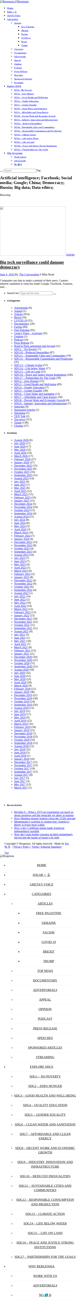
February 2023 (22, 574)
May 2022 (20, 602)
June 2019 (20, 714)
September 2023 (23, 551)
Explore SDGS (14, 86)
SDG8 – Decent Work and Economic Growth (34, 116)
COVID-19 (26, 38)
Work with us (20, 157)
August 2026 (21, 440)
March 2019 (21, 723)
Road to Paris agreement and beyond (34, 346)
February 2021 (22, 650)
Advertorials (20, 56)
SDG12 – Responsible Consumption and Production (38, 131)
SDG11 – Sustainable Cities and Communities (34, 127)
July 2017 (19, 778)
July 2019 (19, 711)
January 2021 (21, 653)
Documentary (20, 53)
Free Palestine (27, 27)
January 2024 (21, 538)
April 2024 (20, 529)
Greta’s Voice (14, 15)
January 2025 (21, 500)
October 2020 (22, 663)
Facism (24, 34)
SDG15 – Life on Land (24, 142)
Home (10, 8)
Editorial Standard (51, 846)
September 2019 (23, 704)
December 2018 (23, 733)
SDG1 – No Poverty (23, 90)
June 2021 (20, 637)
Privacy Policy (22, 846)
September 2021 (23, 628)
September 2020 (23, 666)
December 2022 (23, 580)
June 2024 (20, 522)
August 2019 (21, 707)
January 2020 (21, 691)
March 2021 (21, 647)
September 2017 (23, 771)
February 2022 (22, 612)
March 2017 (21, 787)
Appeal (17, 60)
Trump (24, 45)
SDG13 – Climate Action (25, 134)
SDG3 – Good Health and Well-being (31, 97)
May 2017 (20, 784)
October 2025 (22, 471)
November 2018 (23, 736)
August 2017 (21, 774)
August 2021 (21, 631)
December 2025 (23, 465)
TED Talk (19, 416)
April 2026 (20, 452)
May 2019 (20, 717)
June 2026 (20, 446)
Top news (18, 49)
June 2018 (20, 752)
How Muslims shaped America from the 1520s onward (44, 818)
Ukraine (24, 30)
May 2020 (20, 679)
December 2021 (23, 618)
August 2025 (21, 478)
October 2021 (22, 625)
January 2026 (21, 462)
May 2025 (20, 487)
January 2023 (21, 577)
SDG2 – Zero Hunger (24, 93)
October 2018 (22, 739)
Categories (12, 19)
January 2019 (21, 730)
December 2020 (23, 656)
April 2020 (20, 682)
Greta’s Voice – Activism (28, 333)
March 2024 (21, 532)
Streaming (19, 82)
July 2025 (19, 481)
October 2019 (22, 701)
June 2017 (20, 781)
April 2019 (20, 720)
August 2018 (21, 746)
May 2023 (20, 564)
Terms (35, 846)
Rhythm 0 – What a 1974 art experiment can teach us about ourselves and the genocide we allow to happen (44, 814)
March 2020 (21, 685)
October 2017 (22, 768)
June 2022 (20, 599)
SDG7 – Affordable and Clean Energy (31, 112)
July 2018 (19, 749)
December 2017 (23, 762)
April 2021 (20, 644)
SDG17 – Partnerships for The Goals (31, 149)
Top (6, 852)
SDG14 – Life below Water (26, 138)
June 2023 (20, 561)
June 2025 (20, 484)
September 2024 (23, 513)
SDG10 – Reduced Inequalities (28, 123)
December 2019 (23, 695)
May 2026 (20, 449)
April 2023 (20, 567)
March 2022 (21, 609)
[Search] (1, 171)
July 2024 (19, 519)
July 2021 (19, 634)
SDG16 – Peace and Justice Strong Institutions (35, 146)
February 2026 (22, 459)
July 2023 (19, 558)
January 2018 (21, 758)
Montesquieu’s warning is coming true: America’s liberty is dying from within (41, 823)
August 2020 (21, 669)
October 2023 (22, 548)
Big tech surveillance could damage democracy (32, 264)
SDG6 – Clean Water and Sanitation (30, 108)
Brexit (24, 41)
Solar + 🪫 (12, 11)
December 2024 (23, 503)
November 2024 (23, 507)
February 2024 (22, 535)
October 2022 (22, 586)
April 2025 (20, 491)
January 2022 (21, 615)
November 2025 (23, 468)
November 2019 (23, 698)
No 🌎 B (18, 164)
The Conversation (29, 274)
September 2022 (23, 589)
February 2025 (22, 497)
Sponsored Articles (23, 79)
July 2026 (19, 443)
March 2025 (21, 494)
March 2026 (21, 456)
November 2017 (23, 765)
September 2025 (23, 475)
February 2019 (22, 727)
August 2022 (21, 593)
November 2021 (23, 621)
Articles (17, 23)
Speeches (18, 75)
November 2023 (23, 545)
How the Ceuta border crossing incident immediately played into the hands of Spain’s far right (43, 836)
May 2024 (20, 526)
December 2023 (23, 542)
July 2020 (19, 672)
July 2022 (19, 596)
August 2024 (21, 516)
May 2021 (20, 640)
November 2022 (23, 583)
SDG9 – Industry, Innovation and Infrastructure (36, 120)
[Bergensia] (14, 1)
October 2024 (22, 510)
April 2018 (20, 755)
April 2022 (20, 605)
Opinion (18, 64)
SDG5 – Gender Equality (25, 105)
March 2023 (21, 570)
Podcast (18, 67)
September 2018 (23, 742)
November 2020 (23, 660)
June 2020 (20, 676)
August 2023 (21, 554)
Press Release (20, 71)
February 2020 (22, 688)
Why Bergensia (14, 153)
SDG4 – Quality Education (26, 101)
